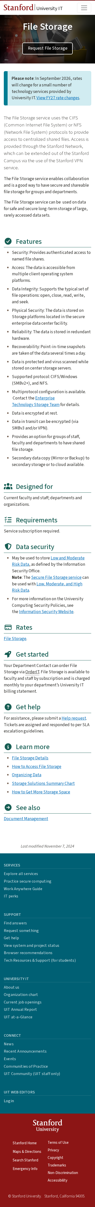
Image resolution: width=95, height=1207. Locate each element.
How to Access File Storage (36, 766)
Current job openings (23, 1002)
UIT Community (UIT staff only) (32, 1074)
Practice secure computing (27, 881)
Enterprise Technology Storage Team (36, 401)
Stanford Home (25, 1143)
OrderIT (32, 672)
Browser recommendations (28, 953)
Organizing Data (26, 775)
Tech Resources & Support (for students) (40, 960)
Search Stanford (25, 1160)
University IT (49, 8)
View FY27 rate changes (57, 98)
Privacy (53, 1150)
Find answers (15, 923)
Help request (74, 718)
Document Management (26, 819)
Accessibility (57, 1180)
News (9, 1044)
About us (12, 987)
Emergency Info (25, 1168)
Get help (11, 938)
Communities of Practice (26, 1066)
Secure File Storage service (56, 577)
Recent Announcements (25, 1051)
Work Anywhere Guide (23, 889)
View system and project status (31, 945)
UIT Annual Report (20, 1009)
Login (9, 1101)
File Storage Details (30, 758)
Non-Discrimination (63, 1173)
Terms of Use (58, 1142)
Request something (21, 930)
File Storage (15, 638)
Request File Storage (47, 48)
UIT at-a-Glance (18, 1017)
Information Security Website (46, 612)
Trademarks (57, 1165)
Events (10, 1059)
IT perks (11, 896)
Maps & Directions (27, 1151)
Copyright (55, 1157)
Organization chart (21, 994)
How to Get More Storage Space (41, 792)
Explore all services (21, 874)
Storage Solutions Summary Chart (43, 783)
